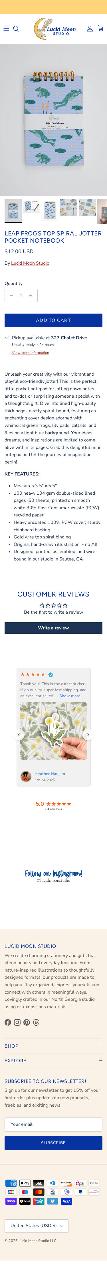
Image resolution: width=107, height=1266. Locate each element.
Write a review (53, 628)
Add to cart (53, 320)
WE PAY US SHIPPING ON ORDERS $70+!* (53, 7)
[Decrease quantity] (10, 295)
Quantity (14, 283)
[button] (19, 734)
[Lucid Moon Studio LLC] (53, 29)
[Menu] (6, 28)
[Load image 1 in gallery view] (53, 120)
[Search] (19, 28)
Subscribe (53, 1143)
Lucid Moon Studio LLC (37, 1240)
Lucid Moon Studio (30, 263)
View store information (30, 352)
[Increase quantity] (32, 295)
